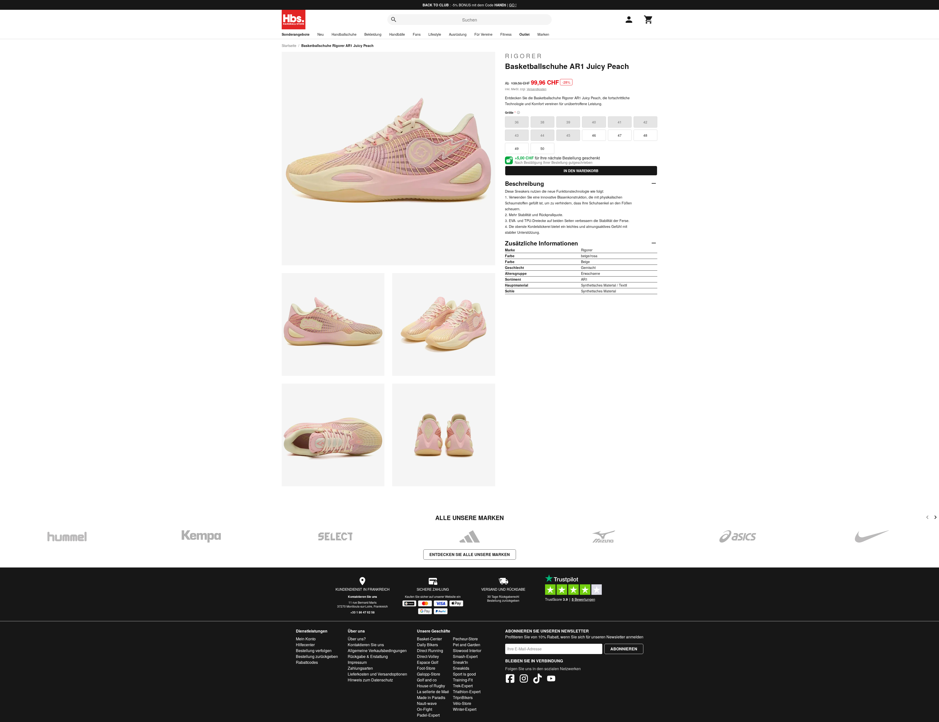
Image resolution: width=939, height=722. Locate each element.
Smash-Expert (465, 656)
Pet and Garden (466, 644)
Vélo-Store (462, 703)
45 (568, 135)
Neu (320, 34)
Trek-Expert (463, 686)
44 (542, 135)
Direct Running (430, 650)
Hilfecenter (305, 644)
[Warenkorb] (648, 19)
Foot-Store (426, 668)
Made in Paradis (431, 697)
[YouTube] (551, 679)
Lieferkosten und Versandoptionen (377, 674)
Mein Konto (306, 639)
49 (517, 148)
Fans (417, 34)
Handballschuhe (344, 34)
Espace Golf (427, 662)
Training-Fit (463, 680)
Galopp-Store (428, 674)
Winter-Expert (464, 709)
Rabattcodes (307, 662)
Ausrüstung (458, 34)
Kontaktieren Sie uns (362, 597)
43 (517, 135)
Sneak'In (460, 662)
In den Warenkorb (581, 170)
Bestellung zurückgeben (503, 600)
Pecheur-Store (465, 639)
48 (645, 135)
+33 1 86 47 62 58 (362, 612)
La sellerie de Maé (433, 691)
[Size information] (518, 112)
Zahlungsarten (360, 668)
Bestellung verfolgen (314, 650)
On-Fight (424, 709)
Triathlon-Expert (467, 691)
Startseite (289, 45)
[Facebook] (510, 679)
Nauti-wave (427, 703)
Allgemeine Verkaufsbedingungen (377, 650)
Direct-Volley (428, 656)
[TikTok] (537, 679)
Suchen (469, 19)
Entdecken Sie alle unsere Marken (469, 554)
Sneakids (461, 668)
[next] (935, 518)
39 (568, 122)
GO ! (512, 4)
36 (517, 122)
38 (542, 122)
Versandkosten (537, 89)
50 (542, 148)
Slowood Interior (467, 650)
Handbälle (397, 34)
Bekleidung (372, 34)
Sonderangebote (296, 34)
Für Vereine (483, 34)
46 (594, 135)
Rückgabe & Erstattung (368, 656)
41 (620, 122)
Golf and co (427, 680)
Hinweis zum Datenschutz (370, 680)
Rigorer (524, 56)
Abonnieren (623, 649)
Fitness (506, 34)
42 (645, 122)
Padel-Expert (428, 715)
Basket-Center (429, 639)
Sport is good (464, 674)
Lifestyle (434, 34)
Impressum (357, 662)
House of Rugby (431, 686)
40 (594, 122)
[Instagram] (524, 679)
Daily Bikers (427, 644)
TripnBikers (463, 697)
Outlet (524, 34)
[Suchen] (393, 19)
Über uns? (357, 639)
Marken (543, 34)
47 (620, 135)
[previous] (927, 518)
